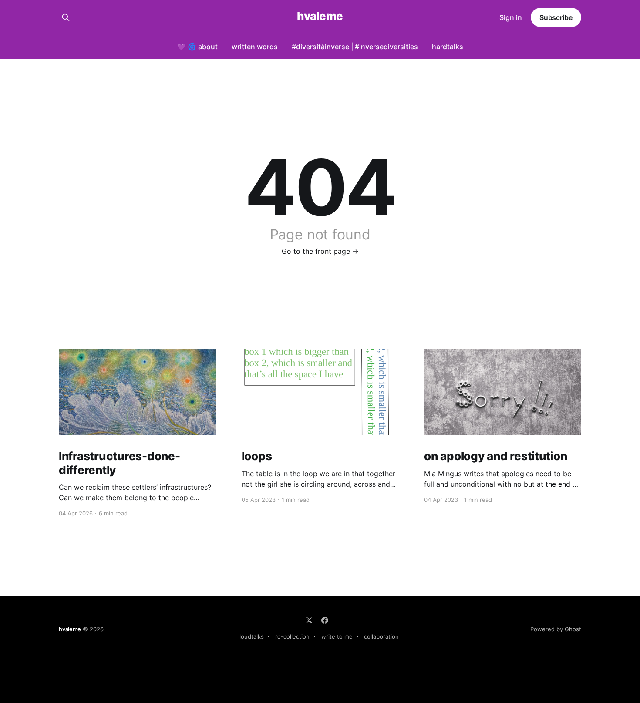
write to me (337, 636)
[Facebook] (324, 620)
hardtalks (447, 46)
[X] (309, 620)
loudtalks (251, 636)
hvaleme (320, 16)
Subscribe (556, 17)
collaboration (381, 636)
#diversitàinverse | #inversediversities (355, 46)
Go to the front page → (320, 251)
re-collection (292, 636)
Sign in (510, 17)
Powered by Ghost (555, 629)
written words (255, 46)
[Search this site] (66, 17)
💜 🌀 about (197, 46)
